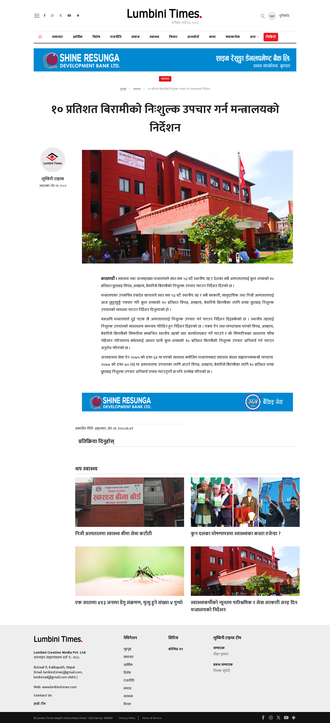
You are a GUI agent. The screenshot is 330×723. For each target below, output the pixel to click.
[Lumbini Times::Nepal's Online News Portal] (165, 15)
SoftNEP (108, 718)
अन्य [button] (253, 37)
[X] (60, 16)
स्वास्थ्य (154, 37)
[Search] (37, 17)
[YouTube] (69, 16)
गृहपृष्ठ (123, 88)
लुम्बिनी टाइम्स (53, 178)
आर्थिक (78, 37)
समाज (135, 37)
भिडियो (271, 37)
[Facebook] (44, 16)
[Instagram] (52, 16)
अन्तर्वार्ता (193, 37)
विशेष (96, 37)
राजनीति (115, 37)
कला (212, 37)
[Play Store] (77, 16)
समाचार (57, 37)
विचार (173, 37)
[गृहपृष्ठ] (40, 37)
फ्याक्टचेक (233, 37)
